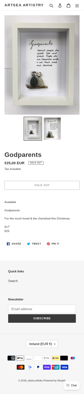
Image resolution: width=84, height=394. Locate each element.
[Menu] (77, 5)
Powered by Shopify (54, 380)
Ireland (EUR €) (40, 344)
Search (13, 281)
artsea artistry (24, 5)
